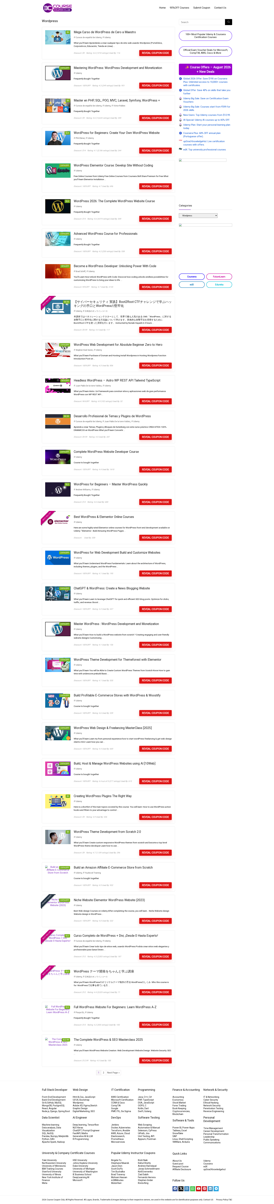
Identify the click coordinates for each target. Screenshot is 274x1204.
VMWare (177, 1142)
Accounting (178, 1097)
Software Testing (149, 1117)
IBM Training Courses (52, 1168)
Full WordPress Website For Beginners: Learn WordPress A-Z (115, 1007)
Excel (184, 1130)
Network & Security (215, 1089)
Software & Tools (183, 1120)
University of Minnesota (54, 1166)
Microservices (118, 1142)
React (45, 1108)
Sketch (93, 1105)
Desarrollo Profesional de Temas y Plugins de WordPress (112, 416)
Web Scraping (145, 1124)
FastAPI (77, 1133)
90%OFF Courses (179, 7)
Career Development (213, 1131)
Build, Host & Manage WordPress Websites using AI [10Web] (114, 763)
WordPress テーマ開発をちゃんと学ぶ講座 (104, 971)
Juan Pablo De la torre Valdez (89, 386)
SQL (44, 1133)
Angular (53, 1108)
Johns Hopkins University (85, 1163)
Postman (151, 1139)
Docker (114, 1127)
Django (53, 1111)
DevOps (116, 1117)
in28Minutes (117, 1180)
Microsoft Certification (122, 1100)
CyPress (152, 1130)
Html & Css (78, 1097)
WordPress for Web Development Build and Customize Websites (117, 552)
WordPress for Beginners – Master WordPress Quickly (111, 484)
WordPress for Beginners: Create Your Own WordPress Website (117, 133)
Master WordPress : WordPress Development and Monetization (116, 624)
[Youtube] (198, 1188)
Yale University (49, 1160)
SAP (175, 1136)
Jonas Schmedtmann (149, 1168)
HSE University (80, 1160)
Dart (146, 1108)
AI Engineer (80, 1117)
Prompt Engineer (91, 1130)
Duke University (80, 1166)
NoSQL (50, 1133)
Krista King (143, 1183)
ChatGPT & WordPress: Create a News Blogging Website (112, 588)
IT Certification (120, 1089)
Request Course (181, 1166)
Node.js (45, 1111)
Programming (146, 1089)
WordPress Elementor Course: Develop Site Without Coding (113, 165)
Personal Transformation (216, 1134)
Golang (147, 1111)
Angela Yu (116, 1160)
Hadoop (61, 1142)
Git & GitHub (48, 1102)
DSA (140, 1102)
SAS (52, 1139)
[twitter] (180, 1188)
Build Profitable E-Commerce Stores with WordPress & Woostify (117, 695)
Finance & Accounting (186, 1089)
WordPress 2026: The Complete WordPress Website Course (114, 201)
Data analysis (48, 1127)
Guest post (178, 1163)
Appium (142, 1139)
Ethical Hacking (211, 1102)
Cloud (127, 1133)
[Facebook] (175, 1188)
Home (162, 7)
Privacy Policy (222, 1200)
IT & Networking (211, 1097)
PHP (140, 1100)
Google (114, 1108)
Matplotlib (63, 1136)
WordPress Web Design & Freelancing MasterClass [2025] (113, 728)
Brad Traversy (118, 1174)
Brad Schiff (80, 271)
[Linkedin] (210, 1188)
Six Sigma (126, 1111)
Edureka (219, 284)
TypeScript (148, 1100)
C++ (146, 1097)
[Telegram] (216, 1188)
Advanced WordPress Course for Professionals (105, 234)
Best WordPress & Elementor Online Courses (104, 517)
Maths (85, 1133)
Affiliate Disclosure (182, 1169)
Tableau (177, 1130)
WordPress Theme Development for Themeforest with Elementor (117, 659)
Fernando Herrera (147, 1177)
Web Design (80, 1089)
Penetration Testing (213, 1108)
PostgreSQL (59, 1105)
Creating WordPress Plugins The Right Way (103, 796)
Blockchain (178, 1114)
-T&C (230, 1200)
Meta (44, 1183)
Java (140, 1097)
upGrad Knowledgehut (214, 1169)
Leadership (209, 1137)
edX (192, 284)
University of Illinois (51, 1174)
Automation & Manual (149, 1127)
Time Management (213, 1128)
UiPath (141, 1133)
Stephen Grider (145, 1180)
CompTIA (116, 1105)
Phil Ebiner (80, 138)
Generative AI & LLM (83, 1136)
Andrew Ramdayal (147, 1166)
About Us (177, 1161)
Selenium (142, 1130)
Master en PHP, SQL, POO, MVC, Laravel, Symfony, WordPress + (117, 100)
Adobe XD (78, 1105)
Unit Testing (144, 1136)
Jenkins (115, 1124)
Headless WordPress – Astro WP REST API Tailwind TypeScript (117, 380)
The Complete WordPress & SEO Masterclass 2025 (108, 1040)
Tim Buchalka (118, 1171)
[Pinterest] (204, 1188)
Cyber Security (210, 1100)
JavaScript (90, 1097)
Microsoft (77, 1180)
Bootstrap (84, 1100)
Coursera (191, 276)
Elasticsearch (117, 1136)
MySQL (58, 1102)
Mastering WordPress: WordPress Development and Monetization (118, 68)
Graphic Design (80, 1108)
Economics (178, 1100)
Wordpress (78, 1102)
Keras (80, 1127)
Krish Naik (143, 1160)
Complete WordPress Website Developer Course (106, 452)
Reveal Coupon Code (155, 52)
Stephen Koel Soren (84, 350)
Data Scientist (50, 1117)
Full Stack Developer (54, 1089)
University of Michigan (84, 1168)
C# (150, 1097)
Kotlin (141, 1108)
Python (45, 1139)
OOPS (141, 1105)
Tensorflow (93, 1124)
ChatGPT (77, 1130)
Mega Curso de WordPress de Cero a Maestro (105, 32)
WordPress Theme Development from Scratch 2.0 (107, 832)
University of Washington (85, 1171)
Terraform (116, 1130)
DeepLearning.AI (81, 1177)
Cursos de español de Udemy (88, 37)
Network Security (212, 1105)
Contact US (208, 1200)
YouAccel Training (93, 873)
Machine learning (50, 1124)
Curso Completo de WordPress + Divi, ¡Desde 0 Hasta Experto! (116, 936)
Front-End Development (54, 1097)
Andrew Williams (83, 490)
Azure (120, 1133)
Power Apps (188, 1127)
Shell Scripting (186, 1139)
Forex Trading (179, 1105)
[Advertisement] (205, 315)
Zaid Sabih (143, 1174)
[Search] (228, 22)
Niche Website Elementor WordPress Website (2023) (109, 900)
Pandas (46, 1136)
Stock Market (179, 1102)
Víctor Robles (119, 106)
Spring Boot (64, 1111)
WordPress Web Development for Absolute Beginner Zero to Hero (118, 345)
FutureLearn (219, 276)
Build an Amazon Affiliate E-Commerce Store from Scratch (113, 867)
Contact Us (220, 7)
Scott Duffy (117, 1168)
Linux (175, 1139)
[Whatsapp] (192, 1188)
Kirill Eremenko (145, 1171)
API (152, 1136)
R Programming (81, 1139)
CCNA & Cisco (118, 1102)
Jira (147, 1133)
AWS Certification (120, 1097)
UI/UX (75, 1100)
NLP (74, 1127)
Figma (87, 1105)
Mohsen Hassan (119, 1177)
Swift (140, 1111)
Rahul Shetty (144, 1163)
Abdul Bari (116, 1183)
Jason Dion (116, 1166)
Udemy (107, 37)
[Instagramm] (186, 1188)
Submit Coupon (201, 7)
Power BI (177, 1127)
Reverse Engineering (213, 1111)
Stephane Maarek (120, 1163)
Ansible (126, 1130)
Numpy (54, 1136)
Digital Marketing (81, 1111)
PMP (113, 1111)
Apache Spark (49, 1142)
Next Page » (113, 1072)
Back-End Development (53, 1100)
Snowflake (178, 1133)
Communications (212, 1142)
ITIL (118, 1111)
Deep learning (80, 1124)
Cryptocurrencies (181, 1111)
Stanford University (51, 1171)
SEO (93, 1111)
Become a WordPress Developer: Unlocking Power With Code (115, 266)
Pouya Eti (80, 1012)
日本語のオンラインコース (96, 311)
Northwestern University (54, 1163)
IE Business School (82, 1174)
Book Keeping (179, 1108)
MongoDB (47, 1105)
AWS (113, 1133)
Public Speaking (211, 1139)
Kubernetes (124, 1127)
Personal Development (211, 1119)
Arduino (186, 1142)
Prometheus (117, 1139)
